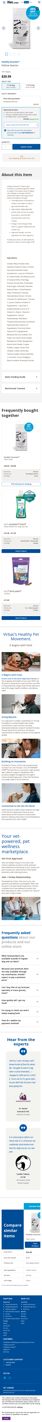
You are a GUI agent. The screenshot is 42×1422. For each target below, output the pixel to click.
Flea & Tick (6, 1330)
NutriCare (6, 1352)
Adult (4, 1335)
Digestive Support (10, 1309)
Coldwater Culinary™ (9, 1347)
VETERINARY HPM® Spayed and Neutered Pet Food (18, 1342)
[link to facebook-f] (5, 1378)
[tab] (21, 377)
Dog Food (6, 1302)
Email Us (8, 1365)
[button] (38, 28)
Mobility (23, 1316)
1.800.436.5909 (10, 1362)
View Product (21, 551)
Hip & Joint (6, 1326)
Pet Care (5, 1328)
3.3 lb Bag (10, 86)
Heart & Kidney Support (12, 1311)
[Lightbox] (37, 8)
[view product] (21, 451)
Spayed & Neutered (11, 1304)
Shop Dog (7, 1299)
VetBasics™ (6, 1349)
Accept (6, 1418)
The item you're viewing (21, 484)
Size (9, 81)
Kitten (22, 1321)
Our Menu (8, 1339)
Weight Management (11, 1307)
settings (20, 1407)
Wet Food (8, 1316)
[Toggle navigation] (2, 2)
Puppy (5, 1333)
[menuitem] (12, 1317)
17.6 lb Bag (30, 86)
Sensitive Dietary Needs (12, 1319)
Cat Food (24, 1302)
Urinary (7, 1314)
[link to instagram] (10, 1378)
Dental (5, 1323)
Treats (5, 1321)
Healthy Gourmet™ (9, 1345)
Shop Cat (25, 1299)
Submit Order (26, 147)
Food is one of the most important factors (19, 678)
